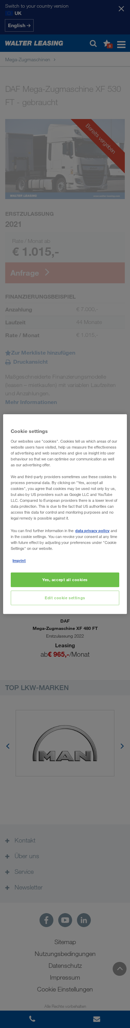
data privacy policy (92, 530)
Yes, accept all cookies (65, 579)
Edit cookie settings (65, 597)
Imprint (19, 560)
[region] (65, 514)
